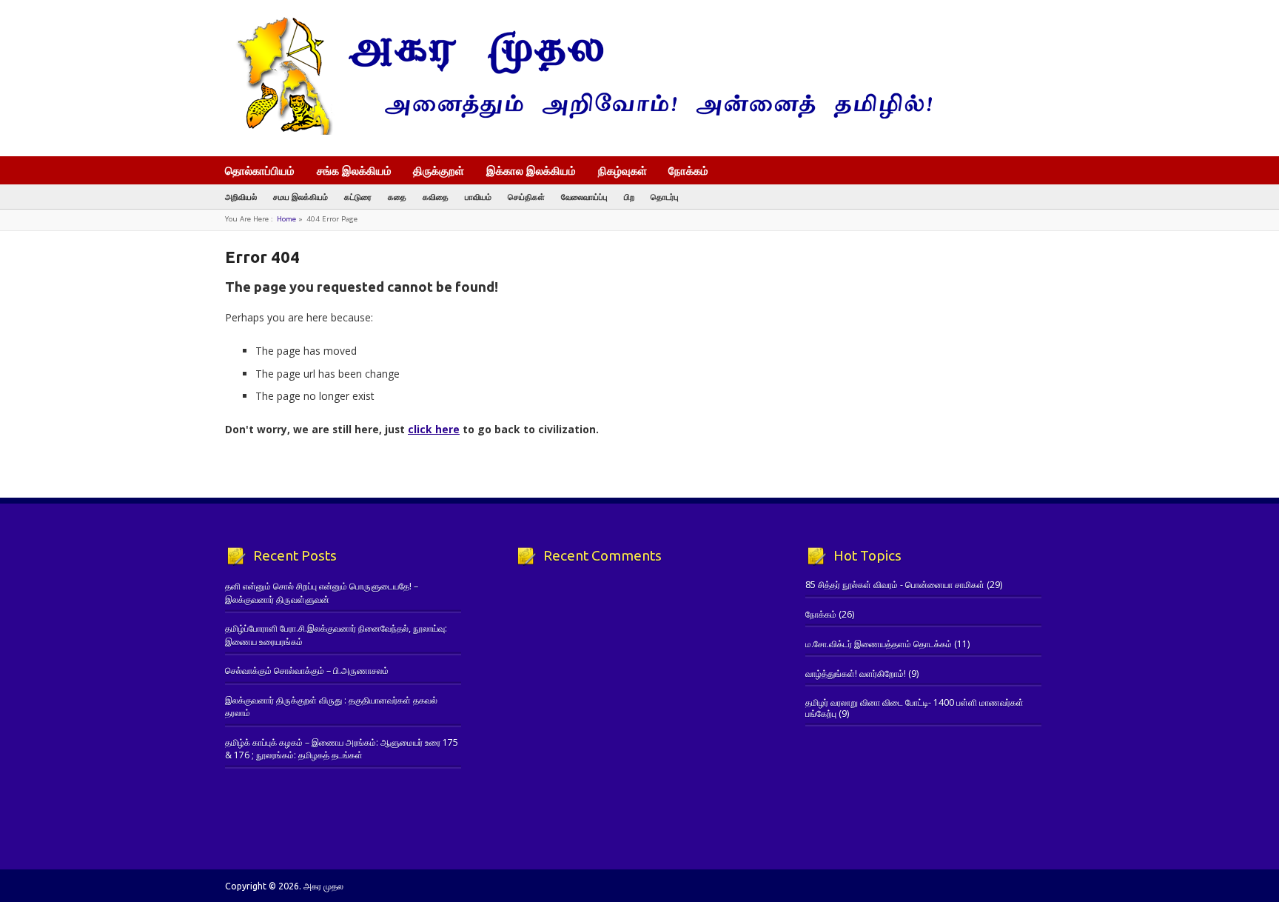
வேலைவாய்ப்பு (584, 196)
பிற (629, 196)
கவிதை (436, 196)
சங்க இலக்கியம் (354, 170)
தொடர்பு (665, 196)
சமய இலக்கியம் (300, 196)
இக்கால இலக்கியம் (531, 170)
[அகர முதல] (578, 131)
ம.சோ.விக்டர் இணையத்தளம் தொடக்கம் (878, 644)
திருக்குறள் (438, 170)
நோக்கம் (688, 172)
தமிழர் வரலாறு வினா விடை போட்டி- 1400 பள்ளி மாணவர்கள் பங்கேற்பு (914, 707)
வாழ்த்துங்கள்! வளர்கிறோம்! (855, 673)
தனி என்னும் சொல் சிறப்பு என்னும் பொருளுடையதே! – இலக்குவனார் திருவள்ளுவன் (321, 592)
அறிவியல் (241, 196)
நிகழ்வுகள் (622, 170)
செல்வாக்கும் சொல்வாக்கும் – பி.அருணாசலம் (307, 670)
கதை (397, 196)
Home (286, 219)
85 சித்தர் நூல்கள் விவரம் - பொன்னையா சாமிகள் (894, 584)
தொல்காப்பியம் (260, 170)
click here (434, 429)
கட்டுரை (358, 196)
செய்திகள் (526, 196)
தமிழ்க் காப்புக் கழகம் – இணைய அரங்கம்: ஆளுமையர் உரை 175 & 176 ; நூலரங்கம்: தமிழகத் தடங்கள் (341, 748)
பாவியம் (478, 196)
